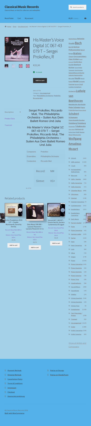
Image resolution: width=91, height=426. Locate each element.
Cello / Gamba (76, 179)
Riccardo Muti (38, 98)
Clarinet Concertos (77, 202)
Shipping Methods (14, 375)
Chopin (71, 57)
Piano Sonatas (76, 276)
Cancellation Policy (15, 379)
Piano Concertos (77, 264)
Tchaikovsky (80, 126)
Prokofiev (57, 96)
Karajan (77, 84)
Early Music (75, 219)
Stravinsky (72, 126)
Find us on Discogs (57, 370)
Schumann (73, 117)
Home (9, 26)
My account (29, 18)
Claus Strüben (74, 59)
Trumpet (74, 319)
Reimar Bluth (82, 110)
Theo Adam (72, 129)
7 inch (73, 166)
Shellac (73, 294)
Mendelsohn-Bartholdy (77, 104)
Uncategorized (23, 26)
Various (78, 129)
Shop (14, 26)
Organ (73, 257)
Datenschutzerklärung (16, 396)
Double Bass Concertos (75, 214)
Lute (72, 249)
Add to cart (40, 80)
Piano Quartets (76, 268)
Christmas (74, 194)
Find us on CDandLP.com (59, 375)
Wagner (82, 132)
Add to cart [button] (13, 245)
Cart (19, 18)
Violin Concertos (77, 330)
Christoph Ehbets (80, 56)
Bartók (71, 47)
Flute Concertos (76, 230)
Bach (78, 43)
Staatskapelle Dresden (77, 120)
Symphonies (75, 309)
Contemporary (76, 206)
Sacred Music (75, 287)
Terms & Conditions (15, 383)
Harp (72, 242)
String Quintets (76, 302)
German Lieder (76, 234)
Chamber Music (76, 191)
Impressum (12, 388)
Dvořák (71, 65)
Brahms (77, 53)
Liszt (81, 84)
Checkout (11, 392)
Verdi (77, 132)
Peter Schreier (74, 107)
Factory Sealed (76, 223)
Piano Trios (75, 279)
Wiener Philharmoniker (75, 135)
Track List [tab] (8, 125)
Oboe (73, 253)
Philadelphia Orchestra (45, 96)
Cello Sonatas (76, 187)
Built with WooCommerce (14, 413)
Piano (83, 107)
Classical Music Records (22, 7)
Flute (73, 227)
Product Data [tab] (10, 118)
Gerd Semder (79, 70)
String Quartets (76, 298)
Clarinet (74, 198)
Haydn (77, 78)
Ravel (77, 110)
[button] (26, 40)
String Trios (75, 306)
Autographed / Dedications (76, 171)
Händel (76, 81)
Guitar (73, 238)
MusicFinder (9, 18)
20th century (75, 162)
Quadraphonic (76, 283)
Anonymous (73, 39)
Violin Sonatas (76, 334)
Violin (73, 327)
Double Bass (78, 62)
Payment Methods (14, 370)
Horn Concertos (76, 245)
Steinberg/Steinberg (77, 123)
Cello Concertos (76, 183)
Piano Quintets (76, 272)
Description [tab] (9, 112)
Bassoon (74, 176)
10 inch (73, 158)
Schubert (74, 113)
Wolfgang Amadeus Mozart (75, 144)
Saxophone (75, 291)
